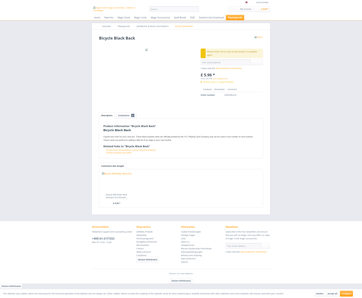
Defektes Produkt (144, 231)
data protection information (229, 68)
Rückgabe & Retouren (146, 241)
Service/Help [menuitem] (262, 2)
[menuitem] (174, 9)
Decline (319, 293)
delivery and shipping (191, 255)
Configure (346, 293)
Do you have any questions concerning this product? (131, 150)
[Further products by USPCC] (259, 41)
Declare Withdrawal (147, 259)
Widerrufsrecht (143, 252)
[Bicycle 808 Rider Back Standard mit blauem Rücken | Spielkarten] (116, 182)
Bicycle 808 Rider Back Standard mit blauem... (117, 196)
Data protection (188, 258)
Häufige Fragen (188, 235)
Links (183, 238)
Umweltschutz (187, 245)
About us (185, 241)
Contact (140, 248)
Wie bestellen (142, 245)
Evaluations (125, 115)
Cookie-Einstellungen (191, 231)
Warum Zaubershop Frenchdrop (196, 248)
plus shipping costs (220, 78)
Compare (207, 89)
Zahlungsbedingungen (191, 252)
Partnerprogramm (145, 238)
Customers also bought (112, 166)
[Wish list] (231, 9)
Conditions (141, 255)
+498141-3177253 (103, 238)
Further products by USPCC (119, 152)
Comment (232, 89)
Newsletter (141, 235)
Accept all (332, 293)
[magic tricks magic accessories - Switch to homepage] (114, 9)
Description (106, 115)
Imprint (184, 262)
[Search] (196, 9)
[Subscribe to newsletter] (265, 246)
